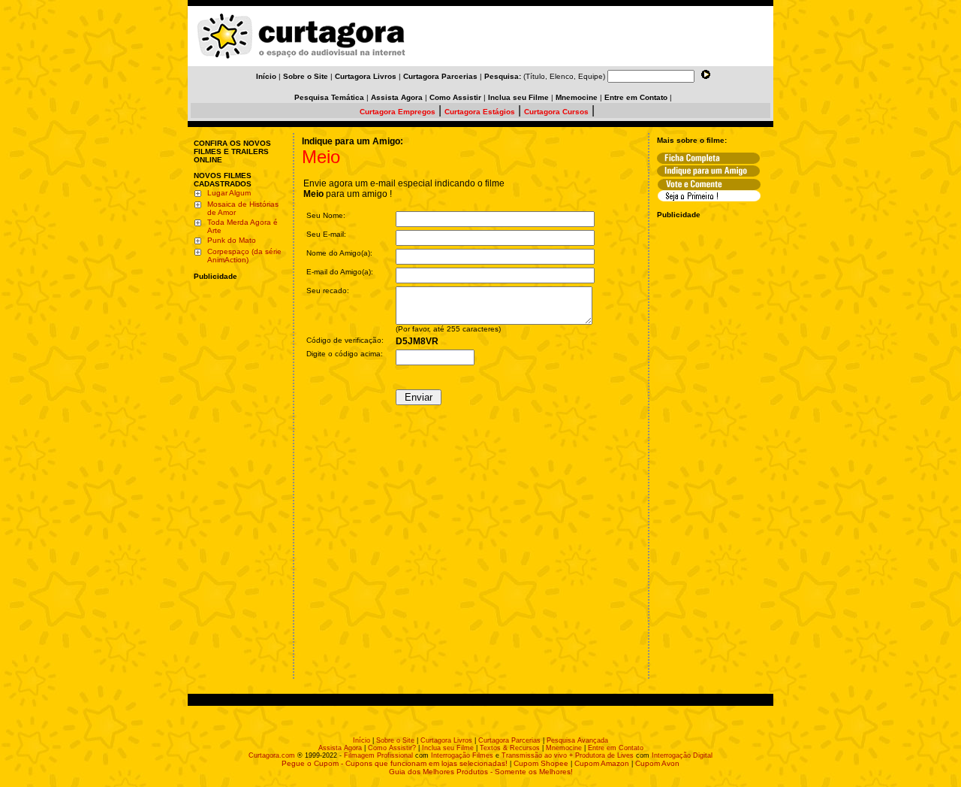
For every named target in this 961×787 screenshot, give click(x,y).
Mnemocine (564, 748)
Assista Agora (340, 748)
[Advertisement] (239, 378)
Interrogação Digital (682, 755)
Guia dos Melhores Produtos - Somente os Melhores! (481, 771)
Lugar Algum (229, 193)
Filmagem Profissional (378, 755)
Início (361, 740)
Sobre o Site (395, 740)
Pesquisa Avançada (577, 740)
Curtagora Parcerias (509, 740)
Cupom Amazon (601, 763)
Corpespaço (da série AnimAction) (244, 255)
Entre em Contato (615, 748)
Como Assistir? (392, 748)
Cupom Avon (657, 763)
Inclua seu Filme (448, 748)
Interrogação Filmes (462, 755)
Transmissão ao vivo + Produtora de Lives (568, 755)
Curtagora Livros (446, 740)
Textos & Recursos (510, 748)
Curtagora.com (272, 755)
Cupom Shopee (541, 763)
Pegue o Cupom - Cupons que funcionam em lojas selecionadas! (395, 763)
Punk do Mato (231, 240)
